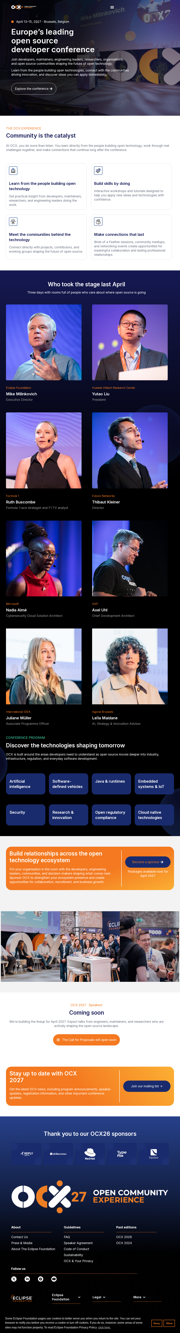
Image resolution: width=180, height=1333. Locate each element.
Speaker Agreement (78, 1243)
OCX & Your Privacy (78, 1261)
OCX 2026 (124, 1237)
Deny (157, 1323)
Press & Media (21, 1243)
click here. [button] (104, 1327)
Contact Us (19, 1237)
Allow (169, 1323)
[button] (112, 7)
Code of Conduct (76, 1249)
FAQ (67, 1237)
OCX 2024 (124, 1243)
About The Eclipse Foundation (33, 1249)
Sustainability (73, 1255)
